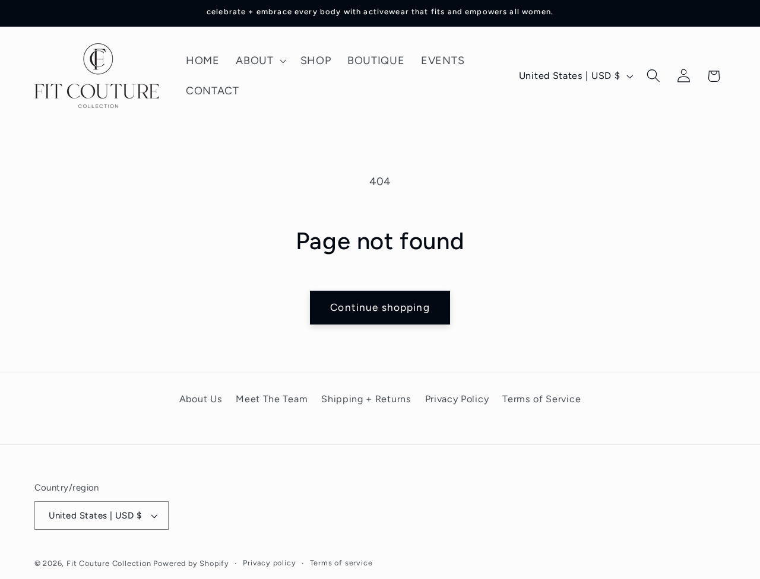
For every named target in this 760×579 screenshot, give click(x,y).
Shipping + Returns (366, 399)
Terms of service (341, 562)
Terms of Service (541, 399)
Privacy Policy (457, 399)
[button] (259, 61)
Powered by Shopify (191, 563)
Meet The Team (272, 399)
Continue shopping (380, 307)
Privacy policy (269, 562)
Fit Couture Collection (108, 563)
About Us (201, 399)
